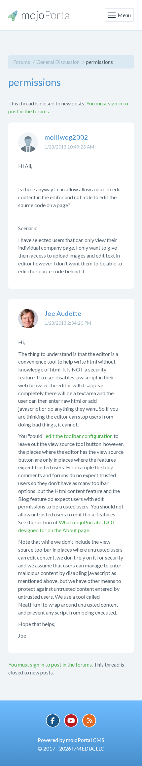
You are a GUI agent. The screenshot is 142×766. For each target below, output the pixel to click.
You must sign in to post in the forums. (50, 664)
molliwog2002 (66, 137)
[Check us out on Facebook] (53, 720)
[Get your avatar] (28, 147)
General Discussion (58, 62)
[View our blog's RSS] (89, 720)
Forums (21, 62)
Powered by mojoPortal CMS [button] (71, 740)
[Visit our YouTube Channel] (71, 720)
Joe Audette (63, 313)
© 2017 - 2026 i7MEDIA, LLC (71, 748)
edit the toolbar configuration (79, 436)
